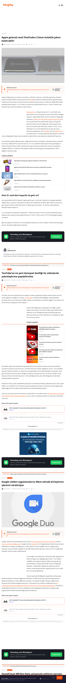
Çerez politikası (22, 679)
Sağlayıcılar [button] (13, 679)
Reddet (53, 677)
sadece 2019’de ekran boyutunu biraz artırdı (47, 119)
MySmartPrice (31, 112)
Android (34, 544)
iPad (31, 100)
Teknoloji (10, 477)
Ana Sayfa (4, 33)
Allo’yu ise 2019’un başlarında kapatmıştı (42, 586)
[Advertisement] (33, 635)
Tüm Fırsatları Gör (32, 426)
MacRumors (59, 131)
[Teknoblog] (8, 5)
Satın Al (11, 410)
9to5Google (28, 298)
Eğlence (9, 269)
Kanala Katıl (56, 236)
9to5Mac (47, 131)
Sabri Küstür (7, 44)
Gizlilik (17, 679)
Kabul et (59, 677)
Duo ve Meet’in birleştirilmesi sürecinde (43, 541)
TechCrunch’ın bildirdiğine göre (11, 544)
